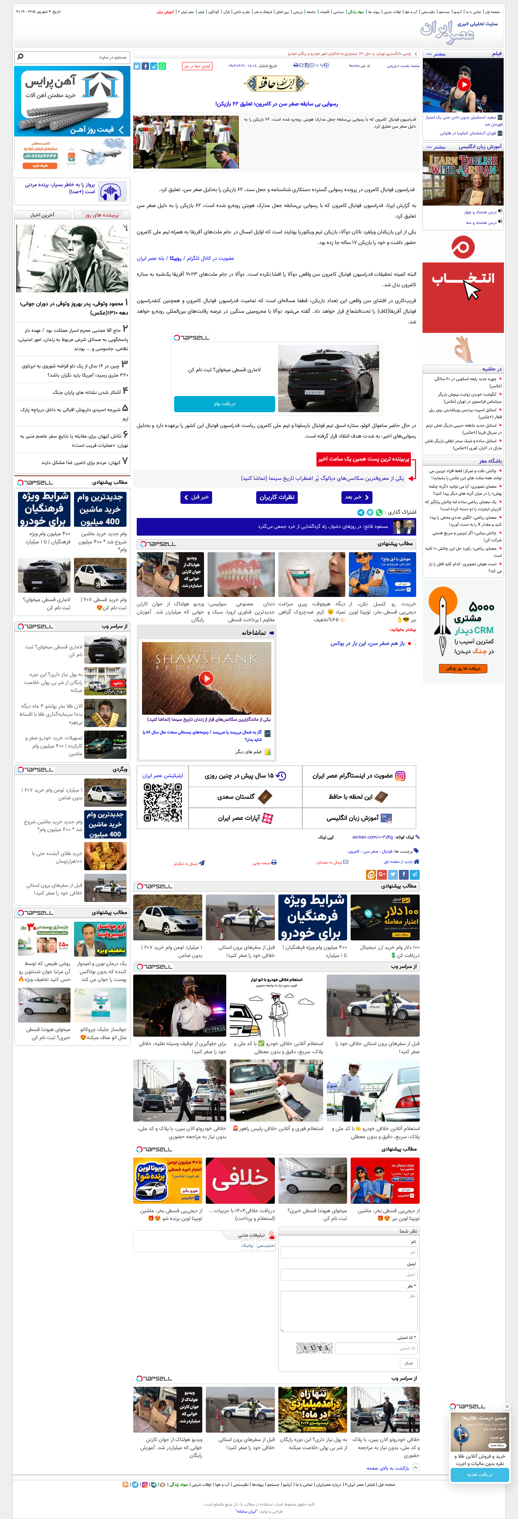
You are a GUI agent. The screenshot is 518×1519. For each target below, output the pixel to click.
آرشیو (458, 12)
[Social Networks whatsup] (379, 512)
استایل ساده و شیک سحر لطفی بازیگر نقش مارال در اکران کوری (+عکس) (463, 444)
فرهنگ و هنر (263, 12)
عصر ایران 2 (186, 12)
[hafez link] (276, 83)
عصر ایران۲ (354, 1485)
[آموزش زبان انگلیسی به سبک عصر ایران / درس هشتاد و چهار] (463, 178)
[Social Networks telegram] (361, 512)
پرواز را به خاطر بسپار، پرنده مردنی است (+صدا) (60, 188)
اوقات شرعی (392, 12)
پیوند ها (374, 12)
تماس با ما (473, 12)
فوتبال (387, 851)
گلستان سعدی (235, 797)
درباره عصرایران (328, 1485)
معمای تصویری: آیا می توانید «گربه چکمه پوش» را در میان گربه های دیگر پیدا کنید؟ (465, 490)
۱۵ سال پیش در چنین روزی (239, 776)
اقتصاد (324, 12)
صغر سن (370, 851)
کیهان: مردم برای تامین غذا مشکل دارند (81, 462)
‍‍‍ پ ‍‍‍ (320, 64)
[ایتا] (371, 875)
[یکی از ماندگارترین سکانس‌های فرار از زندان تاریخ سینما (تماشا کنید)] (206, 678)
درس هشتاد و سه (482, 223)
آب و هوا (411, 12)
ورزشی (297, 12)
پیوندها (258, 1485)
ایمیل (411, 1264)
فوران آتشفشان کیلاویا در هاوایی (468, 133)
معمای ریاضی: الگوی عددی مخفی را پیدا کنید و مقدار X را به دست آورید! (466, 521)
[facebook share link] (145, 66)
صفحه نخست (410, 66)
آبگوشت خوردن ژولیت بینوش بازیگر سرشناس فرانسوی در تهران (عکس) (470, 398)
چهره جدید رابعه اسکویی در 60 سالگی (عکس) (468, 382)
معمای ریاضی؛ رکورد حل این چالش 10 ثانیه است (463, 552)
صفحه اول (492, 12)
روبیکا (175, 259)
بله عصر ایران (150, 259)
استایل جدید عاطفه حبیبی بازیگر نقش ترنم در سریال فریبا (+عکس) (464, 429)
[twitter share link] (137, 66)
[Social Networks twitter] (370, 512)
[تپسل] (176, 337)
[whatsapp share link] (162, 66)
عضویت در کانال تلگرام (210, 259)
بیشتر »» (436, 53)
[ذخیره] (306, 66)
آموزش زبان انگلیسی (353, 818)
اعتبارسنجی (266, 1246)
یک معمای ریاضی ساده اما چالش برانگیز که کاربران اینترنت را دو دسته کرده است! (463, 505)
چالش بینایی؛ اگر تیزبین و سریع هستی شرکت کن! (467, 536)
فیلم (201, 12)
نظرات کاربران (277, 497)
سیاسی (338, 12)
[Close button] (507, 1406)
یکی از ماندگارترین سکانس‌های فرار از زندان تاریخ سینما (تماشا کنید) (209, 719)
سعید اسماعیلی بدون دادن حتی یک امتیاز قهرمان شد (464, 121)
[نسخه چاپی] (296, 65)
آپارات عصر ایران (239, 818)
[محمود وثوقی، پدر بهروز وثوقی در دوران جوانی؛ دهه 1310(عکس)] (72, 258)
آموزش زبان (165, 12)
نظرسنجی (428, 12)
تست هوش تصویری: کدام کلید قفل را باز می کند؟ (465, 567)
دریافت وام (224, 404)
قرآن (226, 12)
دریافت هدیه (480, 1475)
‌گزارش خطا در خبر (197, 66)
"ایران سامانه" (246, 1511)
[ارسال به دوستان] (301, 65)
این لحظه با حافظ (350, 797)
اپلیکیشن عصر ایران (162, 776)
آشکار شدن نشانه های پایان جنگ (87, 392)
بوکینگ (247, 1246)
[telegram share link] (154, 66)
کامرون (354, 851)
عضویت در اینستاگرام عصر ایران (353, 776)
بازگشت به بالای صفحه (389, 1468)
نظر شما (409, 1231)
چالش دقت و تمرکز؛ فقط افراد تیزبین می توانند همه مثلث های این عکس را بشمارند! (465, 474)
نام (413, 1242)
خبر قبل (200, 497)
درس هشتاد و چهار (481, 212)
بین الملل (282, 12)
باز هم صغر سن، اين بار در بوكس (368, 643)
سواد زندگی (356, 12)
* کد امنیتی (406, 1338)
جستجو (444, 12)
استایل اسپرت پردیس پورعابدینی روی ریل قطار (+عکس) (465, 413)
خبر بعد (353, 497)
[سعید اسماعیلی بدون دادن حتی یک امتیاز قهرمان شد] (463, 85)
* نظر (411, 1286)
